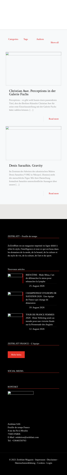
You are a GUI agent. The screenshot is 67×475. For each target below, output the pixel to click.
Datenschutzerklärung (25, 463)
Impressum (40, 459)
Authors (40, 39)
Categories (13, 39)
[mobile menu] (62, 7)
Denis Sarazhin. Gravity (26, 165)
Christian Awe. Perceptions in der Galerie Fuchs (32, 92)
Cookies (41, 463)
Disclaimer (52, 459)
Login (49, 463)
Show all (55, 42)
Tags (26, 39)
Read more (54, 118)
